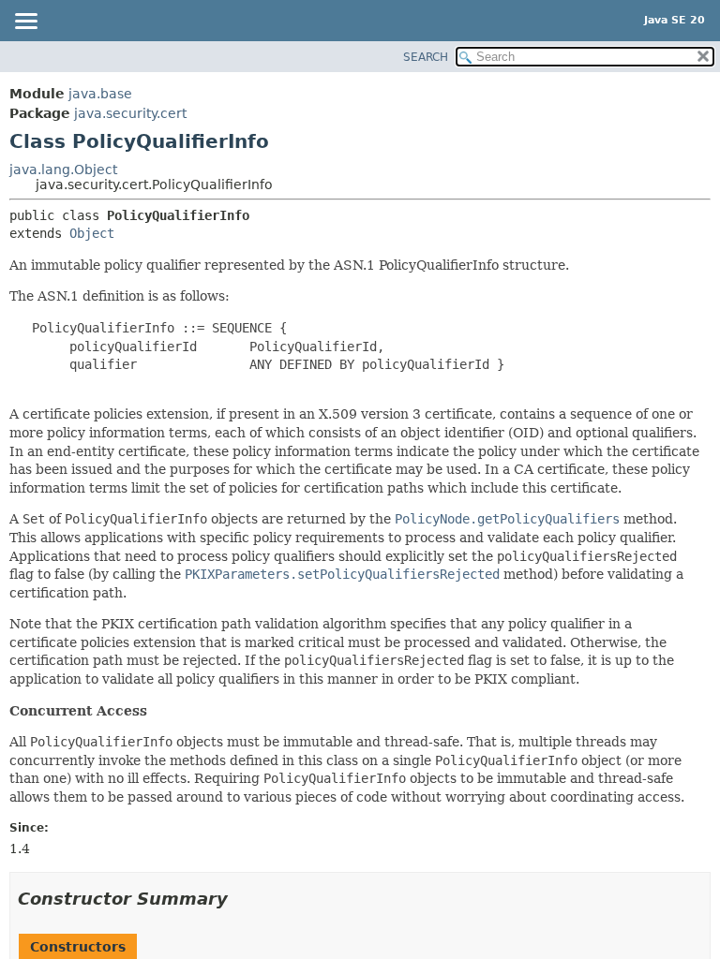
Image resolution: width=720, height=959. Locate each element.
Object (91, 233)
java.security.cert (130, 113)
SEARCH (425, 57)
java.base (100, 93)
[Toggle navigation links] (25, 22)
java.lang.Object (63, 169)
